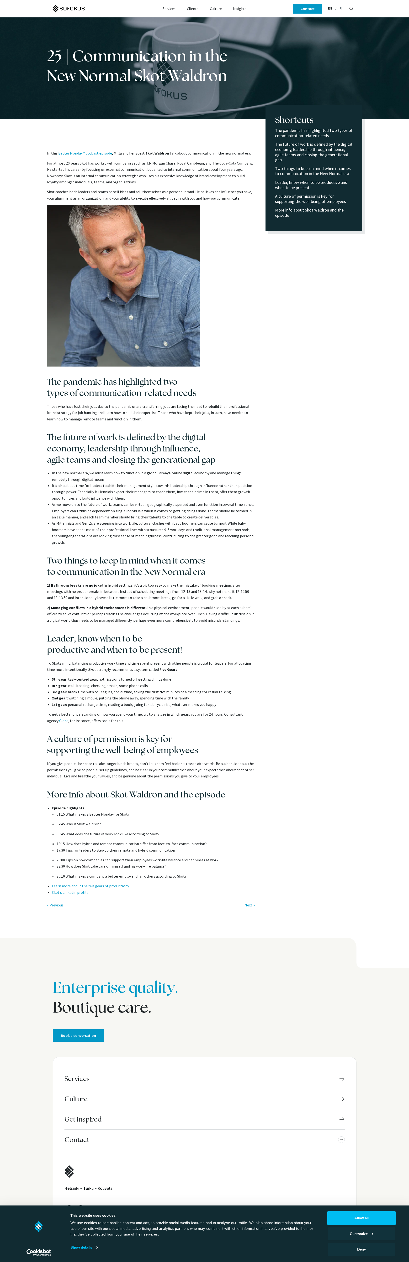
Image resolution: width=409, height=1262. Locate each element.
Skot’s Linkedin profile (70, 892)
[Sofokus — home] (85, 8)
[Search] (351, 8)
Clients (192, 8)
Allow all (361, 1218)
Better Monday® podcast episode (85, 153)
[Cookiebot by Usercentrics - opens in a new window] (38, 1252)
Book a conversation (78, 1035)
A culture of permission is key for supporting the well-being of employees (310, 198)
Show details (81, 1247)
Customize (359, 1234)
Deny (361, 1249)
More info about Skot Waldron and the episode (309, 212)
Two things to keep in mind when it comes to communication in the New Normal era (313, 171)
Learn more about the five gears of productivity (90, 886)
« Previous (55, 905)
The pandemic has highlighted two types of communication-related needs (314, 133)
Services (169, 8)
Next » (249, 905)
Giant (63, 720)
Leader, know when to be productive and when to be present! (311, 185)
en (330, 8)
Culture (216, 8)
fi (341, 8)
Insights (239, 8)
